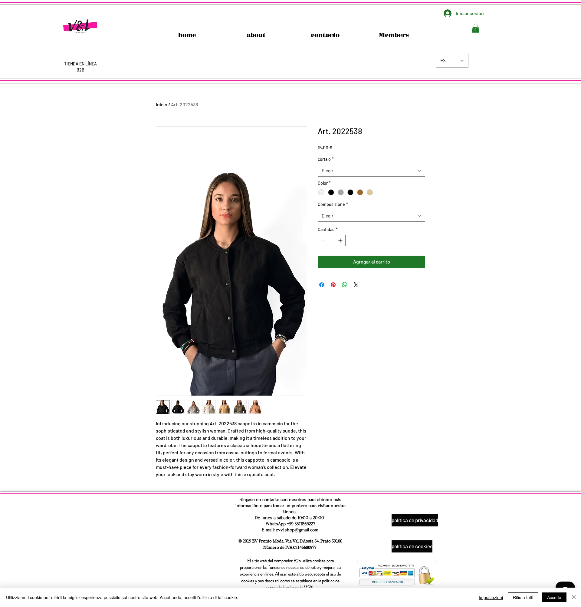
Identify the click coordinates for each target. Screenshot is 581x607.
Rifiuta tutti (523, 597)
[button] (475, 28)
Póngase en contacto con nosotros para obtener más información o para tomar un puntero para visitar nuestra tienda (290, 505)
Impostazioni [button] (491, 597)
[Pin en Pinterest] (333, 284)
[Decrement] (322, 240)
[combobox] (371, 171)
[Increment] (341, 240)
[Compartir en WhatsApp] (344, 284)
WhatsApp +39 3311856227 (290, 523)
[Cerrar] (573, 597)
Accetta (554, 597)
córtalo (326, 159)
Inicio (161, 104)
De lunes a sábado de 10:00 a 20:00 (289, 517)
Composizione (333, 204)
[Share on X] (356, 284)
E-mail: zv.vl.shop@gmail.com (290, 529)
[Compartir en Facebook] (321, 284)
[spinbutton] (331, 240)
